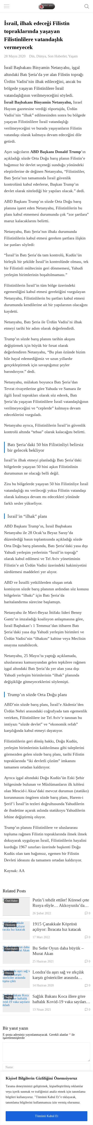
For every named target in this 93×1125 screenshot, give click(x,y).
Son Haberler (57, 56)
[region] (46, 1098)
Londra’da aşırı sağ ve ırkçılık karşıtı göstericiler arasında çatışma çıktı (58, 975)
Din (32, 56)
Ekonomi (10, 924)
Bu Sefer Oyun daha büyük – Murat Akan (58, 951)
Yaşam (73, 56)
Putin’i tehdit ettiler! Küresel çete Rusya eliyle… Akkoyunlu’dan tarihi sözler (61, 903)
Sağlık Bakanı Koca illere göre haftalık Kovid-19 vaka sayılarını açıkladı (61, 999)
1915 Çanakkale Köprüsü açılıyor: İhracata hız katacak (57, 927)
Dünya (41, 56)
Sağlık (8, 997)
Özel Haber (11, 900)
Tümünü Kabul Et (46, 1116)
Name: (9, 1067)
